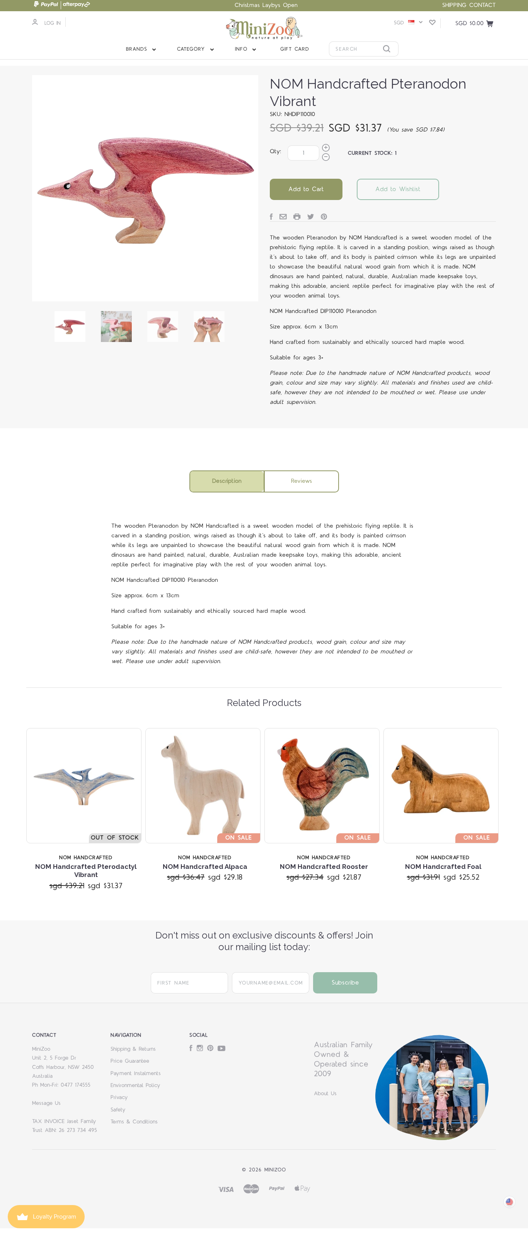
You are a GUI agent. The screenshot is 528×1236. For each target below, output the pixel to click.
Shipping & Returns (133, 1049)
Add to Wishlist (398, 189)
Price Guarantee (130, 1061)
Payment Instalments (136, 1073)
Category (192, 49)
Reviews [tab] (301, 481)
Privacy (119, 1097)
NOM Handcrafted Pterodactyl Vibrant (85, 871)
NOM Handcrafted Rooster (324, 866)
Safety (118, 1110)
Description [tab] (227, 481)
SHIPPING (454, 5)
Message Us (46, 1103)
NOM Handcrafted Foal (443, 866)
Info (242, 49)
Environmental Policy (135, 1085)
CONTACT (482, 5)
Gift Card (294, 49)
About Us (325, 1094)
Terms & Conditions (134, 1122)
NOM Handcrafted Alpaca (205, 866)
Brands (138, 49)
